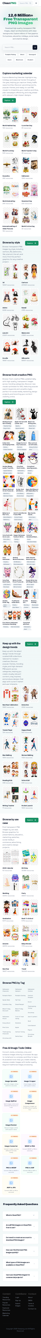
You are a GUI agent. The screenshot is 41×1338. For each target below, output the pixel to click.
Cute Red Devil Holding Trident (21, 468)
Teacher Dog (7, 426)
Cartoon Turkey (20, 1032)
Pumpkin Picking (10, 54)
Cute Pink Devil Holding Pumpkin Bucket (7, 583)
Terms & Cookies (31, 1305)
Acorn (9, 60)
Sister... (5, 447)
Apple (17, 1027)
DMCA (30, 1300)
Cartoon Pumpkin (30, 996)
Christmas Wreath (31, 1035)
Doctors (19, 447)
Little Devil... (7, 584)
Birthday (25, 868)
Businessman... (35, 605)
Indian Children (7, 449)
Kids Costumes (15, 627)
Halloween (25, 176)
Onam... (15, 605)
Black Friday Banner (19, 1010)
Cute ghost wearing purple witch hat (32, 468)
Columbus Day (7, 1004)
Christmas (31, 1012)
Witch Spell (30, 584)
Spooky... (26, 605)
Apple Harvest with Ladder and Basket (21, 423)
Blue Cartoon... (32, 450)
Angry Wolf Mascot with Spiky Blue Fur (32, 490)
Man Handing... (32, 520)
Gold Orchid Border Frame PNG (20, 513)
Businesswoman (18, 564)
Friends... (6, 627)
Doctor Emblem (21, 449)
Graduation (7, 918)
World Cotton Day (28, 226)
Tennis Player (7, 730)
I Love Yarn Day (27, 125)
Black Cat (32, 428)
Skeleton (18, 1023)
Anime (5, 308)
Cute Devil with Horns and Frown (7, 536)
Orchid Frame (18, 517)
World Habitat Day (9, 125)
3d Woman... (17, 562)
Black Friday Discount (6, 1010)
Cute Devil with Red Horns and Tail (26, 625)
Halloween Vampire (18, 990)
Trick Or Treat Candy (19, 1017)
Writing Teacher (8, 805)
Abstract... (6, 493)
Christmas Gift (7, 1038)
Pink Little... (6, 539)
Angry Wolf (30, 496)
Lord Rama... (20, 493)
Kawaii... (30, 470)
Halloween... (21, 470)
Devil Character (6, 542)
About (30, 1297)
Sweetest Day (27, 201)
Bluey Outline (33, 447)
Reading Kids (7, 780)
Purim (28, 539)
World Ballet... (7, 517)
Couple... (6, 562)
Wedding (6, 893)
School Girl (26, 780)
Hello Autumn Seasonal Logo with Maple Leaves (32, 559)
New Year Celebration (10, 705)
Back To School (27, 918)
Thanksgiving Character (7, 1033)
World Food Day (8, 151)
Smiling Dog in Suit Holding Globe (7, 423)
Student (30, 60)
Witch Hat (30, 587)
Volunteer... (32, 517)
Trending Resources (6, 1298)
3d (3, 282)
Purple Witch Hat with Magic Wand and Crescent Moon (31, 583)
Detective (25, 705)
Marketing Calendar (6, 1314)
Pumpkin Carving (20, 995)
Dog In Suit (6, 428)
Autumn (5, 944)
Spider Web (6, 1000)
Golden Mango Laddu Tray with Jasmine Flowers (8, 468)
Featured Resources (6, 1309)
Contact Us (32, 1309)
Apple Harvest (20, 428)
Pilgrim (30, 1030)
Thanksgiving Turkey (32, 1007)
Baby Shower (26, 944)
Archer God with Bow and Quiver (20, 491)
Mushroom (19, 60)
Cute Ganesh (32, 1025)
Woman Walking (27, 755)
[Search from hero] (35, 47)
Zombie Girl (26, 608)
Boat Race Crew (16, 608)
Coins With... (5, 605)
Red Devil (20, 473)
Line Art (5, 333)
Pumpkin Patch (7, 995)
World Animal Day (9, 201)
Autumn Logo (31, 564)
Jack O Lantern (32, 1016)
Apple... (18, 426)
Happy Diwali (26, 730)
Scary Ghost (6, 1023)
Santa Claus (18, 1036)
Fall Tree (17, 1000)
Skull (29, 1021)
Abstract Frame (8, 496)
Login (17, 1297)
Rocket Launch (27, 805)
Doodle (5, 358)
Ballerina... (6, 519)
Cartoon (25, 282)
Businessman (35, 607)
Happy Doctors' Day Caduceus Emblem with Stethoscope (21, 445)
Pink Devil (6, 587)
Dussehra (6, 176)
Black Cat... (32, 426)
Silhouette (25, 358)
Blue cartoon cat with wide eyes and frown (33, 444)
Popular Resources (6, 1304)
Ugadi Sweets (7, 470)
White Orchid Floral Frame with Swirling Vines (18, 582)
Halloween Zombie (31, 990)
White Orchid (17, 587)
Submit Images (17, 1305)
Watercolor (26, 333)
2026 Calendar (8, 868)
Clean (9, 3)
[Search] (30, 3)
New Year (6, 969)
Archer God (20, 496)
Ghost (22, 54)
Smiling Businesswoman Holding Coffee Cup (18, 560)
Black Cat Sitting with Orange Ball (32, 423)
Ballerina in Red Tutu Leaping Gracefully (6, 515)
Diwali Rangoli (19, 1004)
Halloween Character (6, 990)
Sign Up (18, 1300)
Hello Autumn (31, 562)
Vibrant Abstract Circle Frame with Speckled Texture (8, 491)
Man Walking (7, 755)
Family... (16, 539)
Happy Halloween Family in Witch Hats (19, 536)
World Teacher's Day (29, 151)
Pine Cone (6, 1027)
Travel (24, 969)
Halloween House (6, 1017)
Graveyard (32, 54)
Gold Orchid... (18, 519)
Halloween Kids (6, 565)
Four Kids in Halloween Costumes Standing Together (10, 624)
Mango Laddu (7, 473)
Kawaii (24, 308)
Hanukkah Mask (31, 542)
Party (24, 893)
